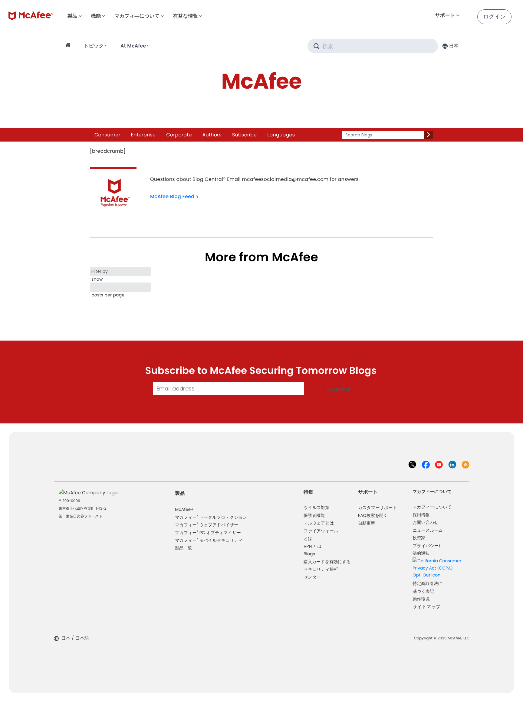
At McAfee (133, 45)
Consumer (107, 134)
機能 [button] (96, 15)
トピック (94, 45)
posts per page (107, 295)
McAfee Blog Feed (172, 196)
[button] (451, 46)
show (97, 279)
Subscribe (244, 134)
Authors (212, 134)
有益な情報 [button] (185, 15)
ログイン (494, 17)
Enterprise (143, 134)
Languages (281, 134)
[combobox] (451, 46)
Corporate (179, 134)
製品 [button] (72, 15)
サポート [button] (445, 15)
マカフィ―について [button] (137, 15)
